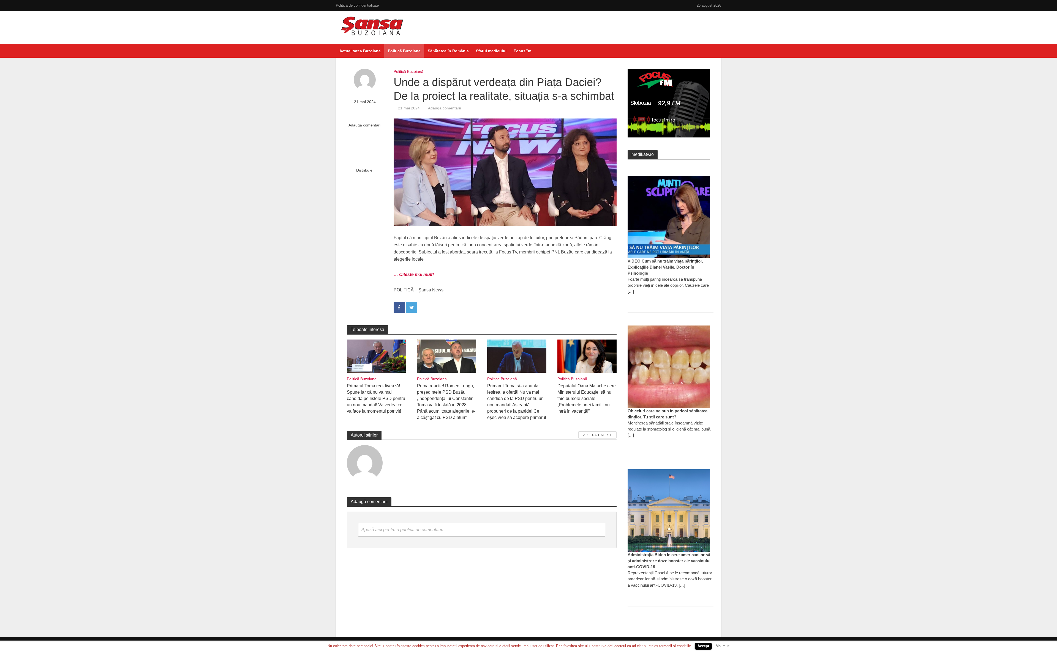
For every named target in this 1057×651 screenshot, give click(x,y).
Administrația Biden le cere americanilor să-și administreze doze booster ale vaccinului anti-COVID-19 (670, 560)
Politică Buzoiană (404, 51)
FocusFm (522, 51)
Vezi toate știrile (597, 435)
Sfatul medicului (491, 51)
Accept (703, 646)
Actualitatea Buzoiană (360, 51)
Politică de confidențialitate (357, 5)
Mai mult (722, 646)
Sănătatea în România (448, 51)
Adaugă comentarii (364, 125)
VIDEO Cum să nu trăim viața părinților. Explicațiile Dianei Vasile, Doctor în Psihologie (665, 267)
